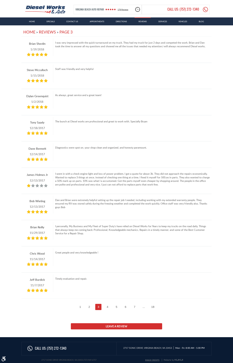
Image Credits (152, 360)
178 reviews (123, 9)
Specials (50, 21)
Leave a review (116, 326)
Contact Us (72, 21)
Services (162, 21)
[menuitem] (32, 21)
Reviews (143, 21)
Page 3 (66, 32)
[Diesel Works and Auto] (45, 9)
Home (32, 21)
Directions (121, 21)
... (143, 306)
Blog (201, 21)
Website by (173, 360)
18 (152, 306)
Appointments (97, 21)
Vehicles (182, 21)
